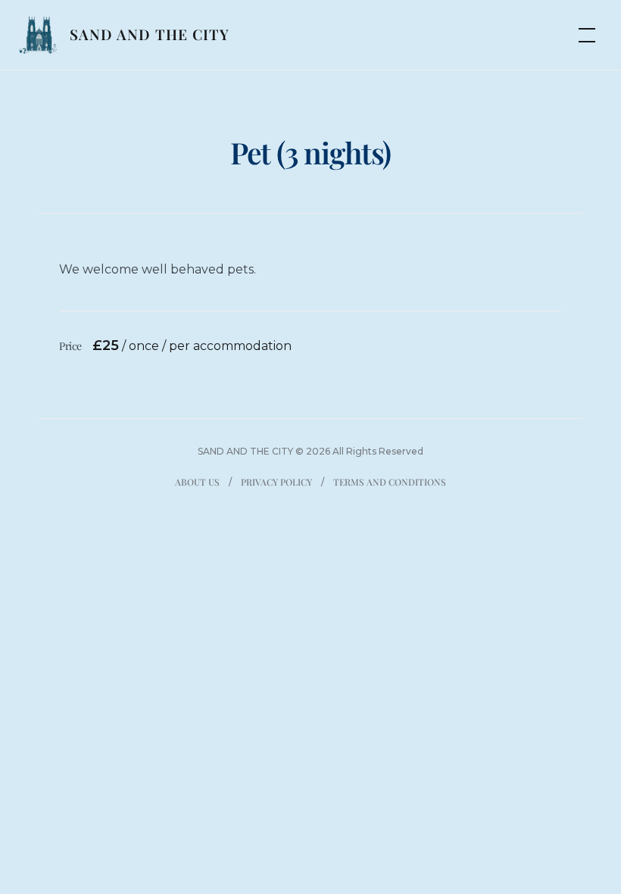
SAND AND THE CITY (149, 34)
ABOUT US (197, 482)
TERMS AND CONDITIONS (389, 482)
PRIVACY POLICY (276, 482)
